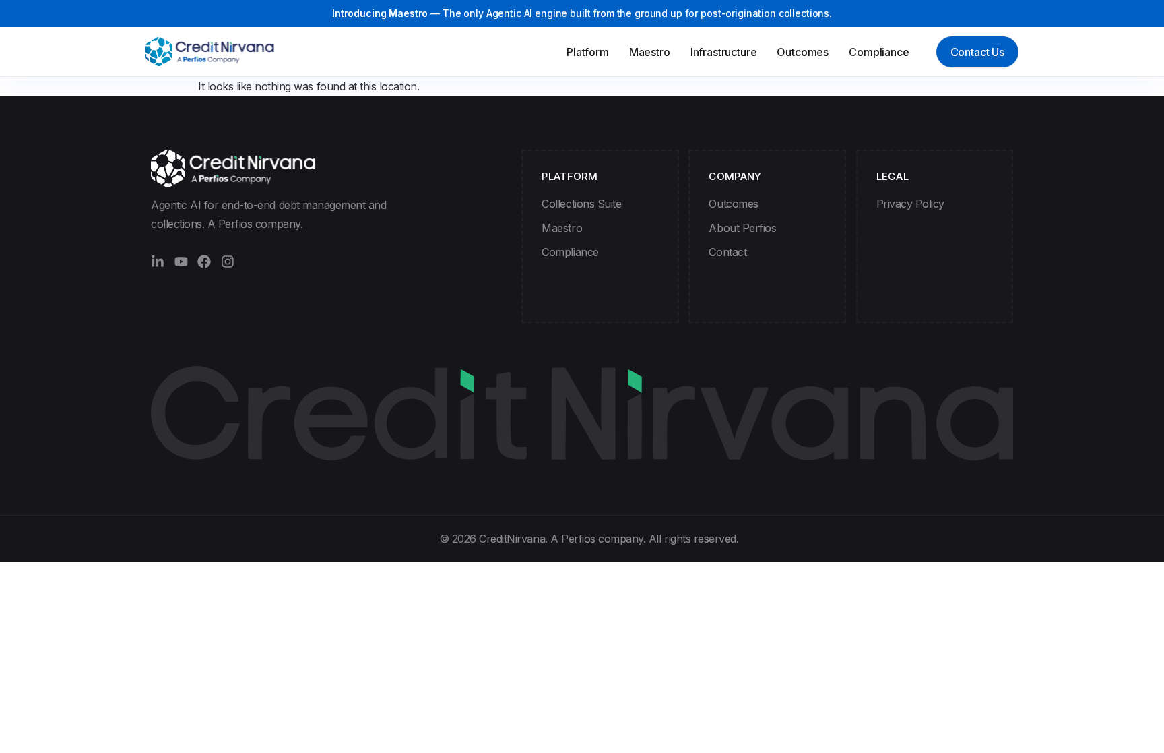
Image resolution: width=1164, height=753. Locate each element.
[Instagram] (227, 261)
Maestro (649, 52)
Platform (588, 52)
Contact (727, 252)
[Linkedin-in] (157, 261)
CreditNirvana (512, 538)
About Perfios (742, 228)
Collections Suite (581, 203)
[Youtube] (181, 261)
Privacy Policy (910, 203)
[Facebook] (204, 261)
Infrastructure (723, 52)
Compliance (879, 52)
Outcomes (803, 52)
